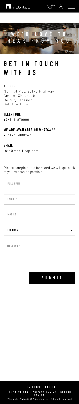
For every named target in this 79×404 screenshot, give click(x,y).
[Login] (61, 6)
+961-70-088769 (17, 135)
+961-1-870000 (16, 120)
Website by (18, 398)
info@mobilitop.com (21, 151)
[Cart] (50, 7)
